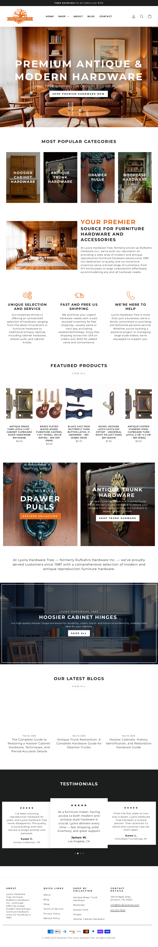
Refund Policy (52, 918)
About (78, 16)
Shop (62, 16)
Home (50, 16)
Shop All (79, 633)
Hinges (77, 914)
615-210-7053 (117, 910)
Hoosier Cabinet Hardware (89, 919)
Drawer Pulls (81, 910)
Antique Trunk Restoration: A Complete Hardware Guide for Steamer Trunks (79, 743)
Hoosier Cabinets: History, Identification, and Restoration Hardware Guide (129, 743)
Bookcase (79, 905)
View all (79, 373)
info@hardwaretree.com (124, 905)
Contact (106, 16)
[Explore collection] (40, 504)
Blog (91, 16)
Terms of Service (53, 909)
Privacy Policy (52, 913)
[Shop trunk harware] (118, 504)
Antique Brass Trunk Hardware (85, 899)
